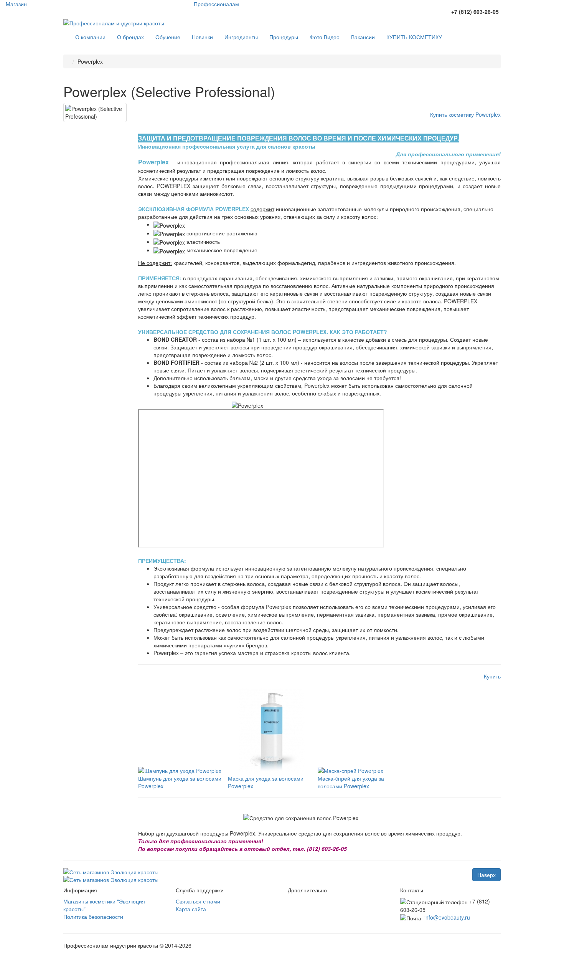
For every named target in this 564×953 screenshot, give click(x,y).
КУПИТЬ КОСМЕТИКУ (414, 37)
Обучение (167, 37)
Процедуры (283, 37)
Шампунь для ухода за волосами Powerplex (179, 782)
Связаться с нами (198, 901)
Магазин (16, 4)
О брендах (130, 37)
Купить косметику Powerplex (465, 114)
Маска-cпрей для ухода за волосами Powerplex (351, 782)
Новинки (202, 37)
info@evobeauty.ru (447, 917)
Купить (492, 676)
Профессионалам (216, 4)
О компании (90, 37)
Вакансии (363, 37)
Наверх (486, 875)
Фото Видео (325, 37)
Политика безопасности (93, 916)
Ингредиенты (241, 37)
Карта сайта (191, 909)
